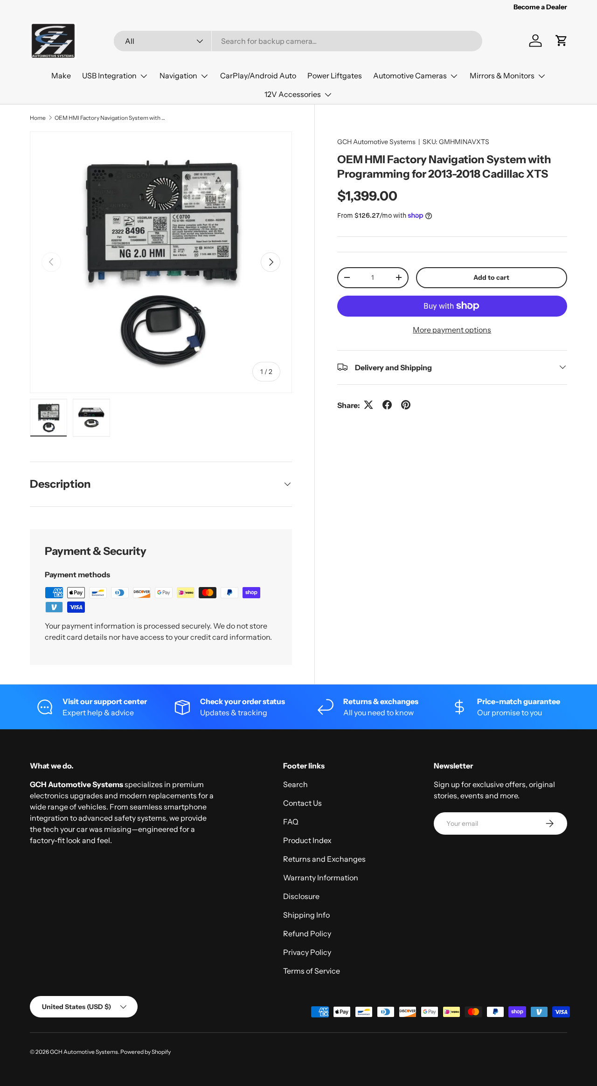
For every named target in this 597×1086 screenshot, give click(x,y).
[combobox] (298, 41)
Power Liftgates (334, 75)
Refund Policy (307, 933)
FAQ (290, 821)
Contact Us (302, 803)
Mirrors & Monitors (502, 75)
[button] (561, 40)
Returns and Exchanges (324, 859)
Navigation (178, 75)
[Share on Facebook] (387, 404)
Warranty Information (320, 877)
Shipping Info (306, 915)
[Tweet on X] (368, 404)
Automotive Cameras (410, 75)
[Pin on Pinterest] (405, 404)
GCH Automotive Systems (376, 142)
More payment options (452, 329)
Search (295, 784)
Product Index (307, 840)
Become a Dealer (540, 7)
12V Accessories (292, 94)
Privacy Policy (307, 952)
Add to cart (491, 277)
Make (61, 75)
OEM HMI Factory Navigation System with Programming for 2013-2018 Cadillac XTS (111, 117)
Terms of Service (311, 970)
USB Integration (109, 75)
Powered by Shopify (145, 1051)
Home (38, 117)
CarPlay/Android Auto (258, 75)
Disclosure (301, 896)
